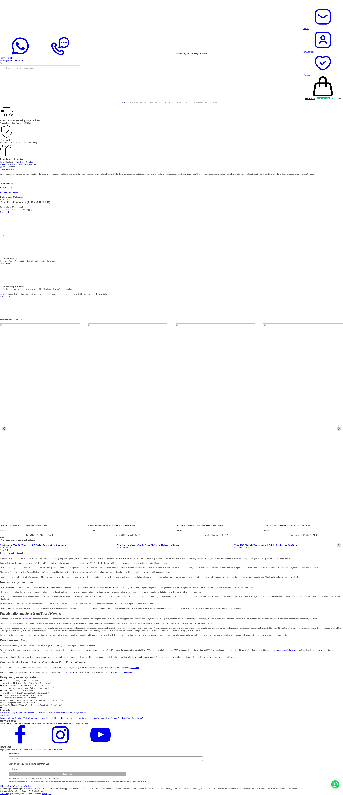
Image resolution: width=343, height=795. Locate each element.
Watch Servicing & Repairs (34, 718)
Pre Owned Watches (51, 713)
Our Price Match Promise (107, 718)
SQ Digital (46, 793)
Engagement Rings (35, 713)
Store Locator (12, 723)
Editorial (32, 723)
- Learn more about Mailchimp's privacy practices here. (128, 782)
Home (2, 164)
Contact (3, 723)
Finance (3, 718)
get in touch (134, 667)
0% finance (151, 650)
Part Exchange (90, 718)
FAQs (39, 723)
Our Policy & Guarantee (52, 723)
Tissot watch (27, 619)
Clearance (82, 713)
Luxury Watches (14, 164)
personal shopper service (145, 657)
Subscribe (14, 753)
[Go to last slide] (4, 428)
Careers (86, 723)
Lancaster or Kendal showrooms (284, 650)
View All (4, 550)
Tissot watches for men (109, 587)
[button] (335, 784)
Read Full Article (7, 548)
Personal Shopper (53, 718)
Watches (3, 713)
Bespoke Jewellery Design (72, 718)
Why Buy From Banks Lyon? (130, 718)
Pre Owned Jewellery (69, 713)
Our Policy (4, 793)
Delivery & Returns (15, 718)
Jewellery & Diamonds (17, 713)
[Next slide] (339, 428)
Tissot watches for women (44, 587)
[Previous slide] (4, 545)
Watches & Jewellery (25, 162)
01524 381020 (68, 672)
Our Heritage (23, 723)
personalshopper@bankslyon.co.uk (123, 672)
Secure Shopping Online (72, 723)
